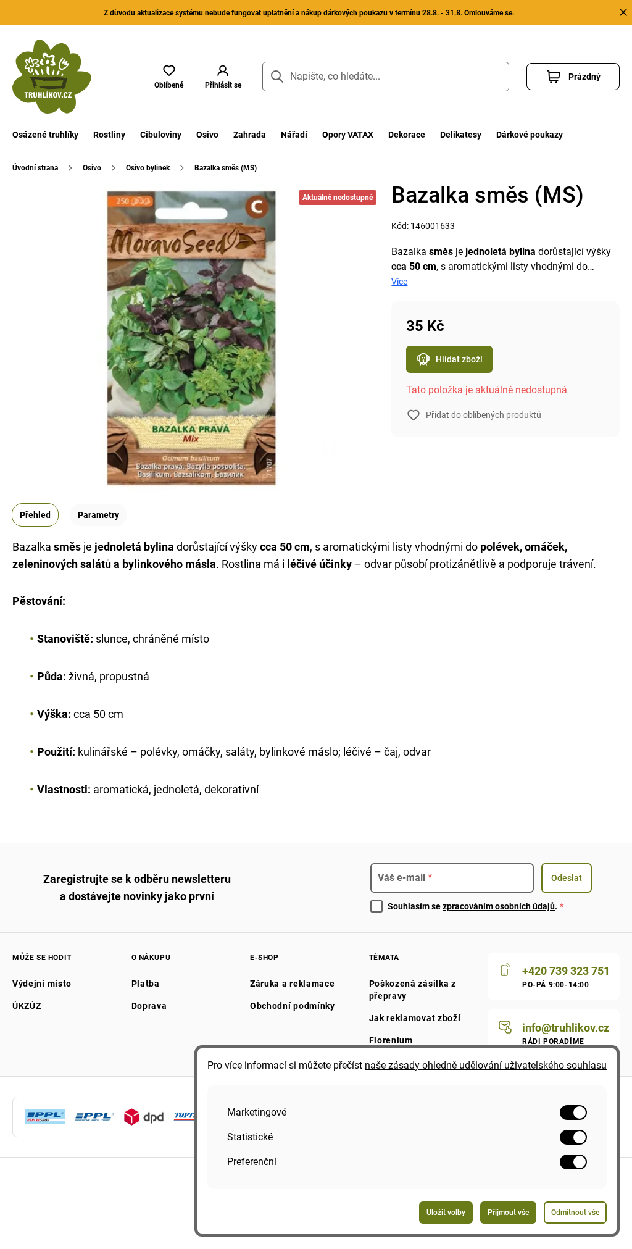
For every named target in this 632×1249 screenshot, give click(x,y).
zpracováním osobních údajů (499, 906)
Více (399, 281)
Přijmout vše (508, 1212)
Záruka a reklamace (292, 983)
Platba (145, 983)
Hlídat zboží (459, 359)
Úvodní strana (35, 168)
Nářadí (294, 135)
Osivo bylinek (148, 168)
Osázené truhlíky (45, 135)
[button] (223, 76)
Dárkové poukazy (529, 135)
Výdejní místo (42, 983)
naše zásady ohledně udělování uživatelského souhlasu (486, 1065)
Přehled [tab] (35, 515)
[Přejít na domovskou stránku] (51, 77)
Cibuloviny (160, 135)
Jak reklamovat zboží (415, 1018)
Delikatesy (460, 135)
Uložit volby (445, 1212)
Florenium (391, 1040)
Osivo (207, 135)
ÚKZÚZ (26, 1006)
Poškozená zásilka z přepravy (412, 990)
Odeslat (566, 878)
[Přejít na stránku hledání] (277, 76)
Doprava (149, 1006)
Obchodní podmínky (292, 1006)
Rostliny (109, 135)
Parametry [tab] (98, 515)
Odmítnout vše (575, 1212)
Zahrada (249, 135)
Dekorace (406, 135)
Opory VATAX (347, 135)
